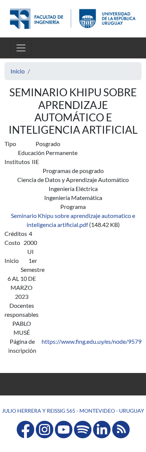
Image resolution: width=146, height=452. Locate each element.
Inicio (17, 71)
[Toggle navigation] (20, 47)
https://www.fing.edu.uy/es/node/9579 (92, 341)
